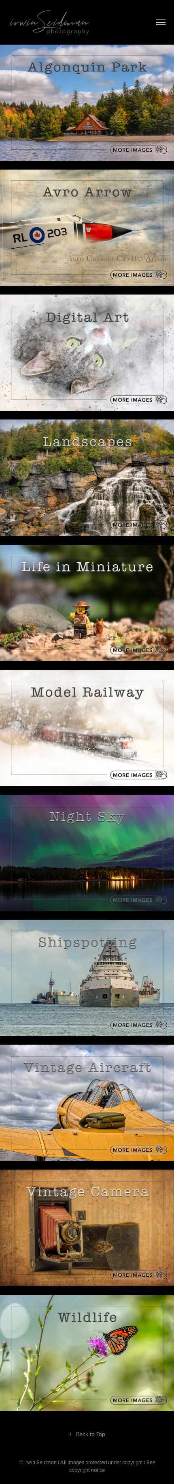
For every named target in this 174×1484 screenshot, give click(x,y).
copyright (79, 1469)
